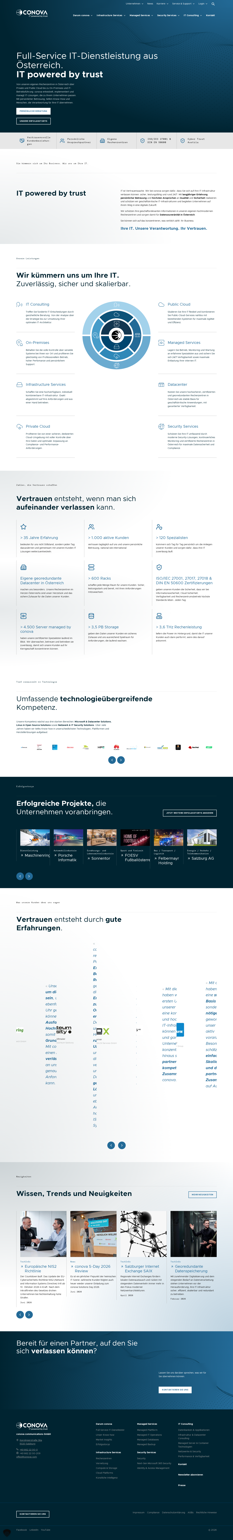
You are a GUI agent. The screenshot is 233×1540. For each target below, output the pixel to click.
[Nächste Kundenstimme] (122, 1145)
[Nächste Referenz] (29, 876)
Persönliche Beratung (33, 111)
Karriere (161, 4)
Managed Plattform (147, 1430)
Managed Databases (148, 1440)
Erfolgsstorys (103, 1444)
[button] (7, 1533)
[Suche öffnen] (213, 4)
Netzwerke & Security (189, 1452)
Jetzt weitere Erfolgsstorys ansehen (189, 813)
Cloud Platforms (104, 1473)
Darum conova (81, 15)
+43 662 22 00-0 (29, 1450)
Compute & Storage (106, 1468)
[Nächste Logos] (121, 760)
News (150, 4)
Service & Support (181, 4)
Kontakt (210, 15)
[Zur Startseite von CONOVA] (32, 13)
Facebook (21, 1530)
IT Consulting (191, 15)
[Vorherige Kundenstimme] (111, 1145)
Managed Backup (146, 1444)
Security (141, 1458)
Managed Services (140, 15)
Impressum (139, 1513)
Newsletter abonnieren (190, 1475)
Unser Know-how (105, 1435)
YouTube (45, 1530)
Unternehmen (133, 4)
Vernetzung (102, 1463)
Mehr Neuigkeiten (202, 1195)
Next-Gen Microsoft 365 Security (154, 1463)
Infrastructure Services (109, 15)
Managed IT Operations (149, 1435)
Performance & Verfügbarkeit (193, 1456)
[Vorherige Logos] (112, 760)
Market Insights (104, 1440)
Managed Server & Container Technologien (193, 1445)
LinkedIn (33, 1530)
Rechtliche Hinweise (206, 1513)
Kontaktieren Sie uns (175, 1390)
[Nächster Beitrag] (29, 1314)
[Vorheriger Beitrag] (20, 1314)
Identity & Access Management (153, 1468)
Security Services (166, 15)
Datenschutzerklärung (173, 1513)
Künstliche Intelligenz (107, 1478)
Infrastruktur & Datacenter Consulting (192, 1437)
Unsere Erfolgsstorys (33, 121)
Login (201, 4)
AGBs (191, 1513)
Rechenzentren (104, 1458)
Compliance (153, 1513)
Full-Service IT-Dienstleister (110, 1430)
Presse (181, 1485)
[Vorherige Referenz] (20, 876)
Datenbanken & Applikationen (194, 1430)
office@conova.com (26, 1457)
